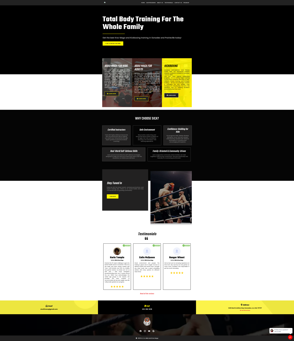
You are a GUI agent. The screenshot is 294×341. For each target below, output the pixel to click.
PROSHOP (186, 2)
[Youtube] (149, 331)
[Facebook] (140, 331)
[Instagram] (145, 331)
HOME (143, 2)
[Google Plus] (153, 331)
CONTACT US (178, 2)
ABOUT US (160, 2)
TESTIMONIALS (169, 2)
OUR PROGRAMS (151, 2)
